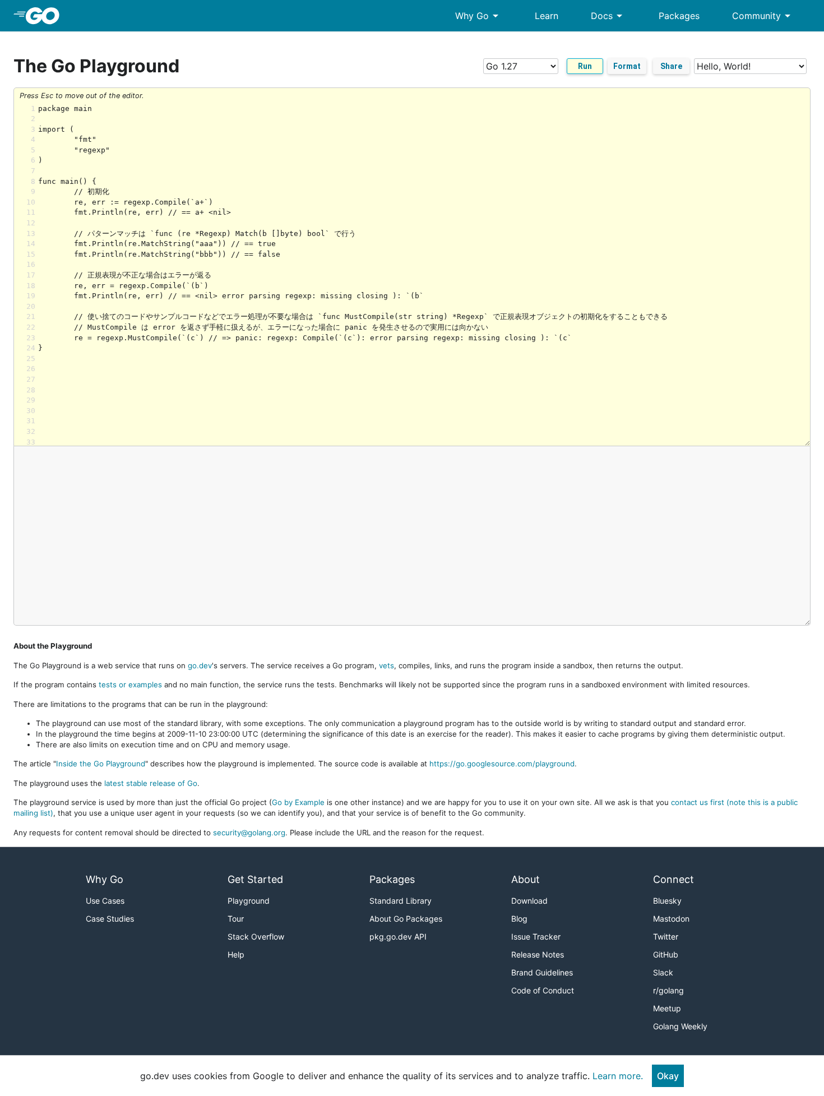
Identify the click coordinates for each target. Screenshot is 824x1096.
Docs (608, 15)
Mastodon (671, 918)
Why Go (478, 15)
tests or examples (130, 684)
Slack (663, 972)
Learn (546, 15)
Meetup (667, 1008)
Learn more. (617, 1075)
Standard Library (400, 900)
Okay (668, 1075)
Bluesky (667, 900)
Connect (673, 879)
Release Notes (537, 954)
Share (671, 66)
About (525, 879)
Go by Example (298, 802)
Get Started (255, 879)
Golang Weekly (680, 1026)
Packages (679, 15)
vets (386, 665)
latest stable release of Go (150, 783)
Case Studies (110, 918)
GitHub (665, 954)
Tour (236, 918)
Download (529, 900)
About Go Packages (405, 918)
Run (585, 66)
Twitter (665, 936)
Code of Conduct (542, 990)
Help (236, 954)
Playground (249, 900)
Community (763, 15)
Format (627, 66)
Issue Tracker (536, 936)
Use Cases (105, 900)
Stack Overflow (256, 936)
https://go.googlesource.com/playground (502, 763)
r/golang (668, 990)
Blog (519, 918)
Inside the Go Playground (100, 763)
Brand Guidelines (542, 972)
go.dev (200, 665)
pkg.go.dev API (398, 936)
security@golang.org (249, 832)
